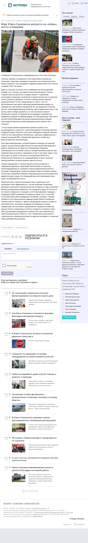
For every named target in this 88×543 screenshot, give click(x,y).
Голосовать (69, 317)
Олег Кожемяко (70, 309)
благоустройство (7, 227)
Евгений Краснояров (72, 297)
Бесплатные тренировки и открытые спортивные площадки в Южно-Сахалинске (73, 30)
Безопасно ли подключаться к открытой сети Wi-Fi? (73, 246)
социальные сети (21, 227)
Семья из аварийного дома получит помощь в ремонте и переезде (34, 375)
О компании (17, 503)
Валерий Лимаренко (72, 312)
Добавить (7, 273)
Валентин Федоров (72, 293)
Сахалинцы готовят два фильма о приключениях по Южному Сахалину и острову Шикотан (34, 397)
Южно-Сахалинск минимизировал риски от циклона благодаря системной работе (32, 468)
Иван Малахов (70, 303)
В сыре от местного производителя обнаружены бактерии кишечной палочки (35, 459)
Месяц (81, 16)
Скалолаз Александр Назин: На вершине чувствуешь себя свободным (72, 149)
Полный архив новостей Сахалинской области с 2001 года (54, 512)
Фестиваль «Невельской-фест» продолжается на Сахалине (34, 439)
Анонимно (8, 249)
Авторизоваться (23, 249)
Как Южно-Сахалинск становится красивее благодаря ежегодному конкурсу (32, 314)
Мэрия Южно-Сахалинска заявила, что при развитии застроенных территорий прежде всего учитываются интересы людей (73, 265)
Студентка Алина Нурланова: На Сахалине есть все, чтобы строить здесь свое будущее (73, 133)
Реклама (7, 503)
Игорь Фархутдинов (72, 300)
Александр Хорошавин (73, 306)
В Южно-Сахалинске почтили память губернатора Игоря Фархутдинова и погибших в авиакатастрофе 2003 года (73, 67)
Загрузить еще (32, 491)
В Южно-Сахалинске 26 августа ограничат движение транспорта (28, 15)
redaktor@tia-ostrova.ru (39, 508)
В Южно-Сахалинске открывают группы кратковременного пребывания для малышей (34, 419)
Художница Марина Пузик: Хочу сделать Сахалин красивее (73, 164)
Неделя (74, 16)
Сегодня (66, 16)
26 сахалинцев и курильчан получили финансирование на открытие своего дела (32, 294)
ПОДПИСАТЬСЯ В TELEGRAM (36, 237)
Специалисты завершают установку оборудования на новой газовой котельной (32, 355)
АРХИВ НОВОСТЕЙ (31, 503)
